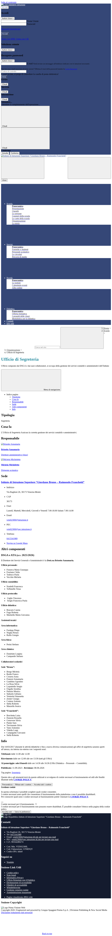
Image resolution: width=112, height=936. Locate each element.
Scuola (107, 331)
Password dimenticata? (11, 29)
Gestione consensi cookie (17, 890)
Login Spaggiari (71, 69)
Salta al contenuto (8, 2)
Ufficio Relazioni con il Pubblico (21, 880)
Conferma (14, 153)
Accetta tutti (42, 785)
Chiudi (4, 84)
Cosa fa (15, 399)
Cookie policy (13, 873)
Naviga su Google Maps (17, 543)
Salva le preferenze (22, 812)
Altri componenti (19, 407)
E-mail (30, 63)
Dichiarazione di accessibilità (19, 882)
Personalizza (7, 785)
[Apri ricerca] (89, 168)
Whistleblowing (13, 887)
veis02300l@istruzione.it (17, 520)
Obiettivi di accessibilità (17, 885)
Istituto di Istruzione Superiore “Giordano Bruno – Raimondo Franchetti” (42, 482)
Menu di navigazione (51, 390)
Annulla (5, 153)
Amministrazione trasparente (19, 892)
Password (31, 24)
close (4, 180)
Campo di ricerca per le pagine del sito (17, 347)
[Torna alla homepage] (56, 156)
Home (106, 328)
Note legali (11, 875)
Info (14, 409)
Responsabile (17, 402)
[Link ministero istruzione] (13, 5)
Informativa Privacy (15, 877)
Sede (14, 404)
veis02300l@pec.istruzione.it (19, 529)
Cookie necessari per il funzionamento (18, 804)
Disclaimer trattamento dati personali (17, 912)
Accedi (5, 7)
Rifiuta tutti (23, 785)
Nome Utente (33, 21)
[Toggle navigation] (22, 168)
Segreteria (16, 772)
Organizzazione (13, 350)
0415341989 (12, 538)
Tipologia (16, 397)
